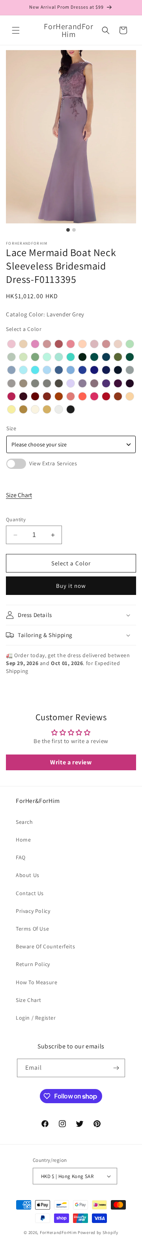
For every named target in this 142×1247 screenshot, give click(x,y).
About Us (27, 875)
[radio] (11, 343)
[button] (15, 30)
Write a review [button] (71, 762)
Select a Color (23, 329)
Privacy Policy (33, 910)
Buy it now (71, 585)
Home (23, 839)
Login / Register (36, 1017)
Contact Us (30, 893)
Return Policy (33, 964)
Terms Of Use (32, 928)
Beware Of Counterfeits (45, 946)
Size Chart (19, 495)
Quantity (16, 519)
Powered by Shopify (98, 1232)
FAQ (21, 857)
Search (24, 821)
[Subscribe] (116, 1068)
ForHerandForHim (58, 1232)
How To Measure (36, 982)
